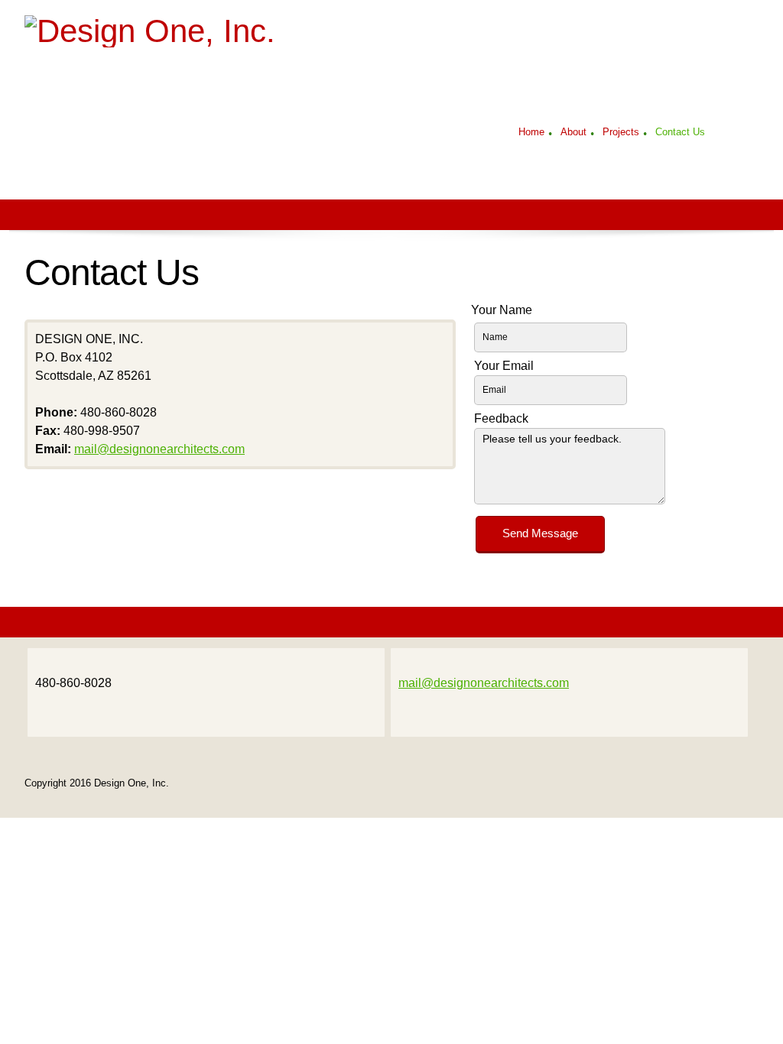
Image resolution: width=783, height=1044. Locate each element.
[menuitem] (531, 134)
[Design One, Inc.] (215, 47)
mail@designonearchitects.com (159, 449)
